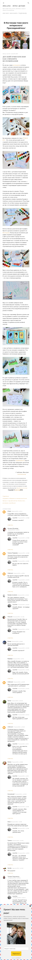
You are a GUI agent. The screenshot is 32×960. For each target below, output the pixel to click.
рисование (5, 503)
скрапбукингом (20, 460)
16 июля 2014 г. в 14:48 (18, 616)
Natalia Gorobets (12, 595)
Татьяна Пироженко (13, 876)
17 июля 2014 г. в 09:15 (23, 669)
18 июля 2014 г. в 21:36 (23, 828)
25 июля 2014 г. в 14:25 (17, 840)
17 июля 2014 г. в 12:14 (23, 744)
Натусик (10, 616)
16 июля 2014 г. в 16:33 (17, 641)
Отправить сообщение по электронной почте (15, 498)
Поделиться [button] (6, 496)
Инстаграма (6, 232)
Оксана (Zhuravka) (13, 528)
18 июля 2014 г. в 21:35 (23, 806)
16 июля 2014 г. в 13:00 (13, 530)
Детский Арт (14, 500)
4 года (9, 500)
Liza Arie (14, 518)
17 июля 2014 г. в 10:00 (23, 579)
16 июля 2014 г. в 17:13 (18, 658)
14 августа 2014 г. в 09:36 (14, 878)
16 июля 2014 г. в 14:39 (23, 595)
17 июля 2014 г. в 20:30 (21, 794)
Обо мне (6, 13)
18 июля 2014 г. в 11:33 (16, 821)
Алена (9, 762)
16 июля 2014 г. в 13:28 (23, 553)
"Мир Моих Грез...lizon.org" (22, 488)
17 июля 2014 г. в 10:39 (19, 727)
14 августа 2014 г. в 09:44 (19, 897)
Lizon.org (17, 490)
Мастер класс (21, 500)
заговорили (16, 65)
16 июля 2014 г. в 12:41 (17, 511)
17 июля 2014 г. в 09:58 (23, 517)
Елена (9, 641)
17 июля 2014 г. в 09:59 (23, 561)
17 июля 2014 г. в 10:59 (17, 762)
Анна (9, 821)
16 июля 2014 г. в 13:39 (19, 573)
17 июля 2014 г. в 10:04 (23, 688)
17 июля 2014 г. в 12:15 (23, 776)
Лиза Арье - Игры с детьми (14, 6)
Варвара (10, 658)
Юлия (9, 511)
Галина (10, 840)
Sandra (9, 868)
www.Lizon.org (23, 474)
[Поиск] (28, 2)
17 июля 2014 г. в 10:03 (23, 629)
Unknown (10, 573)
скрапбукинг (12, 503)
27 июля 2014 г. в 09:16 (23, 853)
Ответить (10, 525)
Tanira (9, 700)
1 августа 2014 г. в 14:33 (17, 868)
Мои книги (13, 13)
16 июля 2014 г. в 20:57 (19, 682)
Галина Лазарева (13, 553)
